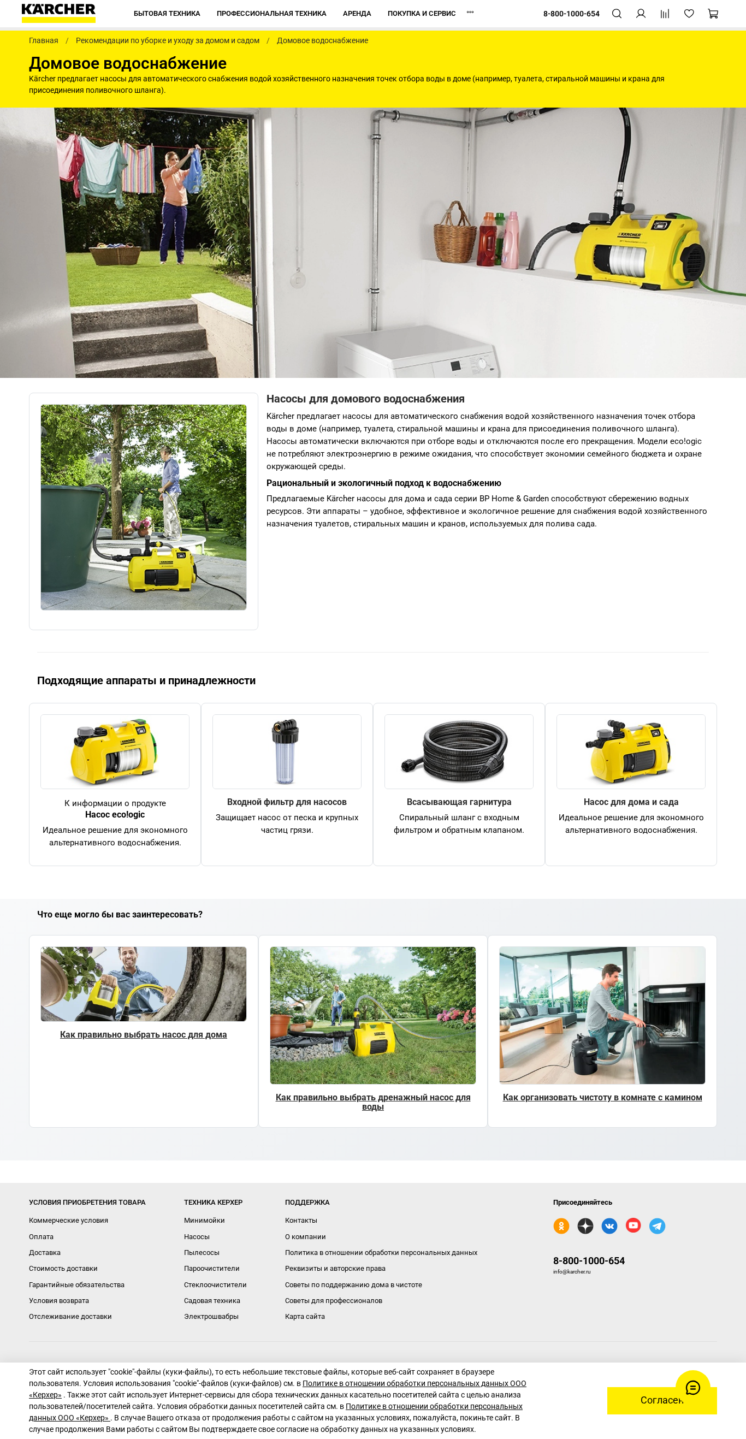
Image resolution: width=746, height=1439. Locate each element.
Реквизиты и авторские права (335, 1268)
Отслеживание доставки (70, 1316)
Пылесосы (202, 1252)
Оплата (41, 1237)
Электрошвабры (211, 1316)
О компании (305, 1237)
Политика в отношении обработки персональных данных (381, 1252)
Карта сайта (305, 1316)
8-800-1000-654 (589, 1260)
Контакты (301, 1220)
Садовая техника (212, 1300)
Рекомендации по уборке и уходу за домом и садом (167, 40)
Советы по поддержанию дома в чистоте (353, 1285)
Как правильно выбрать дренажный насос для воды (373, 1102)
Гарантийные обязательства (77, 1285)
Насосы (197, 1237)
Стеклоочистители (215, 1285)
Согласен (662, 1400)
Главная (43, 40)
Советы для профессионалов (333, 1300)
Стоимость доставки (63, 1268)
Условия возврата (59, 1300)
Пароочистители (212, 1268)
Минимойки (204, 1220)
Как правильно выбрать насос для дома (143, 1034)
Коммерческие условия (68, 1220)
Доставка (45, 1252)
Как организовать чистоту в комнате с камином (602, 1097)
